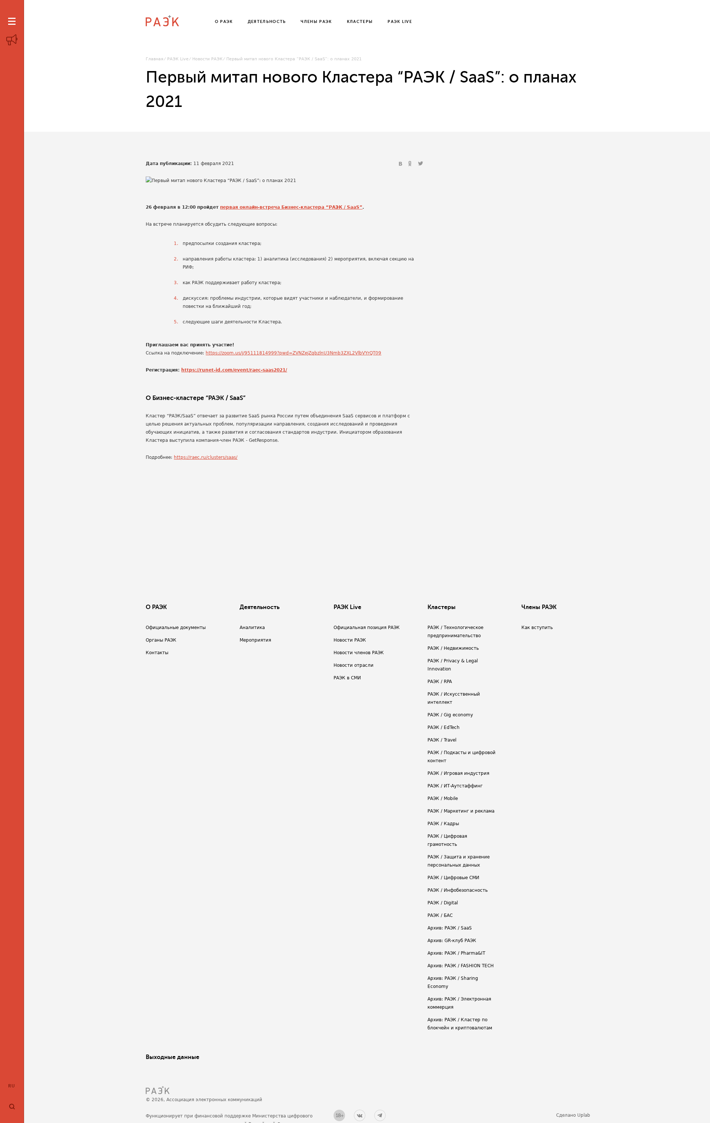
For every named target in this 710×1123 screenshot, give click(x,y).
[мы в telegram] (380, 1115)
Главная (154, 59)
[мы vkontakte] (359, 1115)
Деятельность (260, 607)
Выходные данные (172, 1057)
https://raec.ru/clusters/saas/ (205, 457)
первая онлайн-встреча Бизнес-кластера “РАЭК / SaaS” (291, 207)
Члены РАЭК (539, 607)
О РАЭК (156, 607)
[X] (420, 163)
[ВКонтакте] (401, 163)
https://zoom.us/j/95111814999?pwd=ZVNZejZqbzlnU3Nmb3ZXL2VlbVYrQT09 (293, 353)
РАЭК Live (178, 59)
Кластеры (441, 607)
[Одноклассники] (410, 163)
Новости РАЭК (207, 59)
